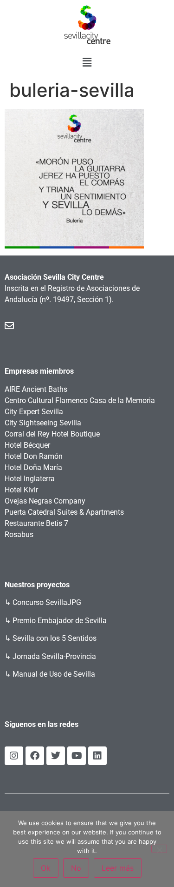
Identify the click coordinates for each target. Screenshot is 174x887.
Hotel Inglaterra (30, 478)
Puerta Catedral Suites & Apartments (64, 512)
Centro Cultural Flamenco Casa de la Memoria (80, 400)
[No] (159, 849)
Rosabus (19, 534)
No (76, 868)
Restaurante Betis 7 (36, 523)
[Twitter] (55, 755)
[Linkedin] (97, 755)
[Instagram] (14, 755)
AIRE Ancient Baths (36, 389)
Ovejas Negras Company (45, 501)
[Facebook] (35, 755)
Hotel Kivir (21, 489)
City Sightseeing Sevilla (43, 422)
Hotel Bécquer (27, 445)
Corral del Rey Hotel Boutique (52, 434)
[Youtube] (76, 755)
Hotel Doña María (33, 467)
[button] (87, 62)
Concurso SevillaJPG (47, 602)
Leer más (118, 868)
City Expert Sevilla (34, 411)
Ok (46, 868)
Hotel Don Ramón (34, 456)
